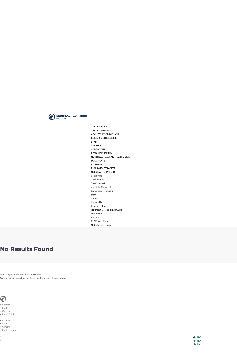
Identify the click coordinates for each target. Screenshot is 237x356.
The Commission (101, 130)
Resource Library (101, 153)
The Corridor (99, 126)
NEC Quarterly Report (104, 172)
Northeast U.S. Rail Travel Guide (110, 156)
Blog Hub (96, 164)
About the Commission (105, 134)
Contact (6, 304)
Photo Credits (9, 314)
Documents (98, 160)
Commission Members (104, 138)
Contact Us (98, 149)
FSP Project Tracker (103, 168)
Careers (96, 145)
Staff (94, 141)
